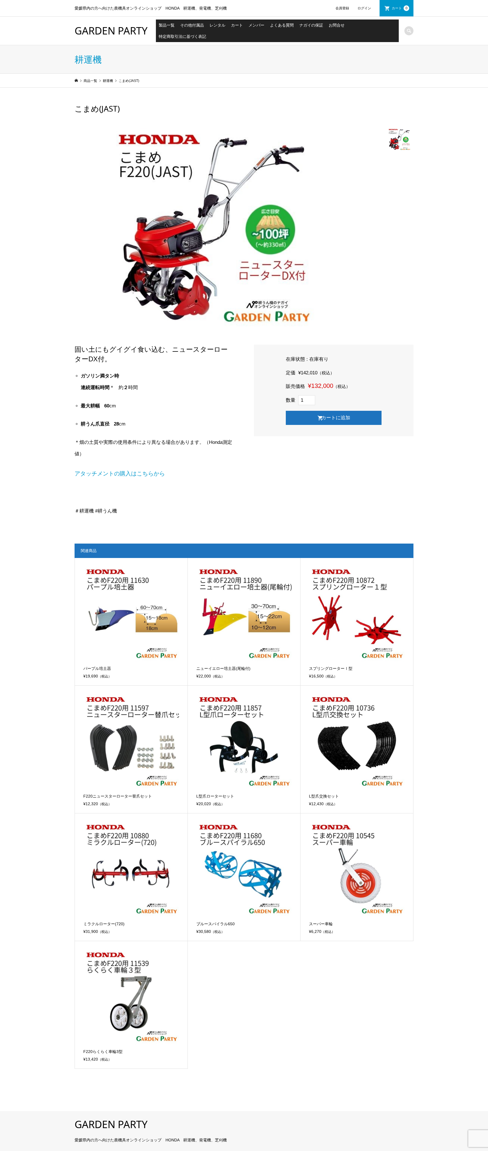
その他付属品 (192, 25)
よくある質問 (282, 25)
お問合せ (337, 25)
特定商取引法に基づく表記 (182, 36)
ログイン (364, 8)
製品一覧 (167, 25)
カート (400, 8)
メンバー (256, 25)
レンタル (217, 25)
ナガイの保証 (311, 25)
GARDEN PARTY (111, 31)
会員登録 (342, 8)
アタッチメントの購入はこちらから (120, 473)
